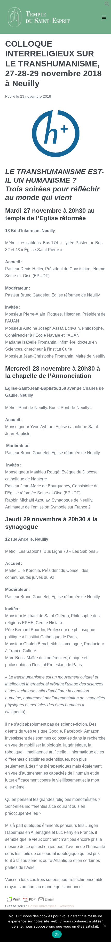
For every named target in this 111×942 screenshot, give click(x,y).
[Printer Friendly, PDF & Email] (30, 899)
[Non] (104, 925)
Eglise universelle (42, 906)
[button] (107, 5)
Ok (56, 934)
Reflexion (66, 906)
